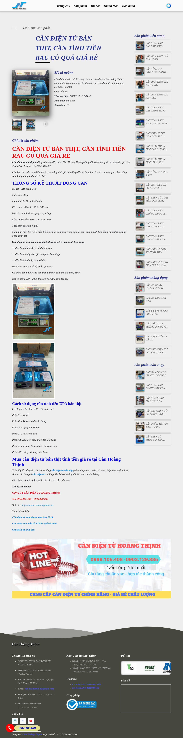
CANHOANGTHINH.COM (86, 684)
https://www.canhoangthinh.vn (37, 505)
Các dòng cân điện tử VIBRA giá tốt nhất (34, 523)
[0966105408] (10, 728)
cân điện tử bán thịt (62, 470)
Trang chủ (63, 6)
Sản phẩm (80, 6)
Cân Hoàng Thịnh (26, 644)
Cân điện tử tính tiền (23, 529)
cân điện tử (38, 474)
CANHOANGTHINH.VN (85, 688)
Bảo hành (128, 6)
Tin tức (95, 6)
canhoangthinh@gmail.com (39, 688)
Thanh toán (111, 6)
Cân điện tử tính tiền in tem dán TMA (32, 517)
